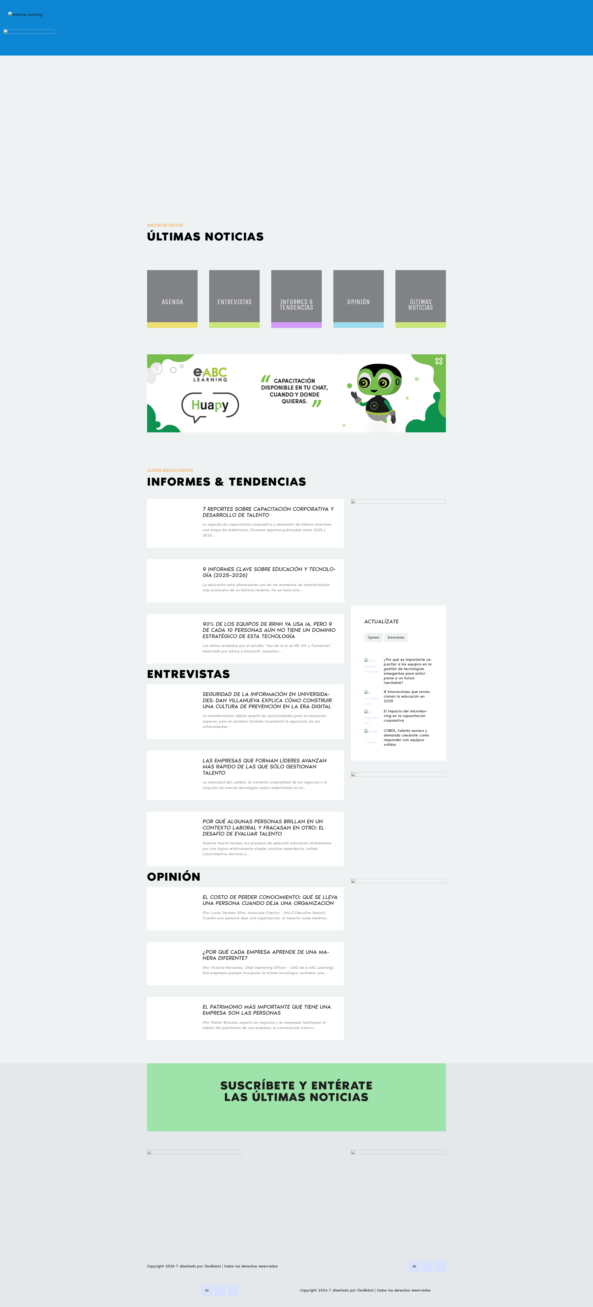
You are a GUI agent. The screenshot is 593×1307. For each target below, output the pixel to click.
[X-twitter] (430, 14)
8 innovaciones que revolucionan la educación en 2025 (407, 696)
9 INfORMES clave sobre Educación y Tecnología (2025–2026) (269, 572)
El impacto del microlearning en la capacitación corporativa (405, 716)
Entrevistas (396, 637)
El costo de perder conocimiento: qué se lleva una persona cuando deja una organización (270, 900)
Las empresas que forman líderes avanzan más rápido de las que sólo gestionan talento (265, 767)
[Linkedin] (422, 14)
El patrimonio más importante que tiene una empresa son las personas (267, 1010)
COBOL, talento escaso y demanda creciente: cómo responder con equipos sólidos (406, 737)
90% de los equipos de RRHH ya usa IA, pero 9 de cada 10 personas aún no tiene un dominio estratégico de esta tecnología (269, 630)
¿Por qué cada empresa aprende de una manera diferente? (266, 955)
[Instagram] (438, 14)
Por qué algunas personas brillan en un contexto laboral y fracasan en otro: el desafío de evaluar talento (263, 827)
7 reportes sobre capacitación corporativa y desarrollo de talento (268, 512)
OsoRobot (212, 1266)
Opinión (373, 637)
